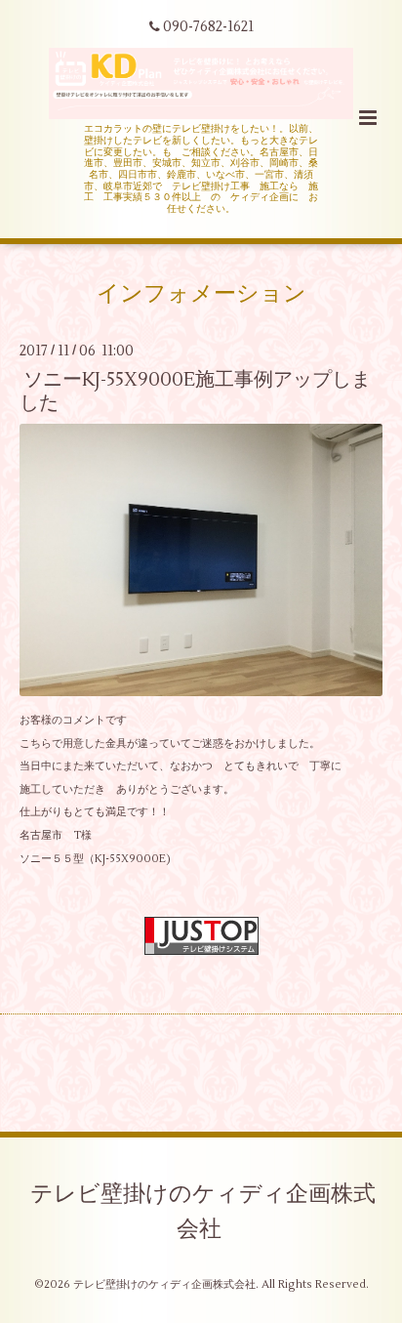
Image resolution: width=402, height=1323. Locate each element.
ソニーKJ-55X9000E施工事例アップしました (195, 390)
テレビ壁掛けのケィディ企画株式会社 (203, 1211)
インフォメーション (201, 294)
